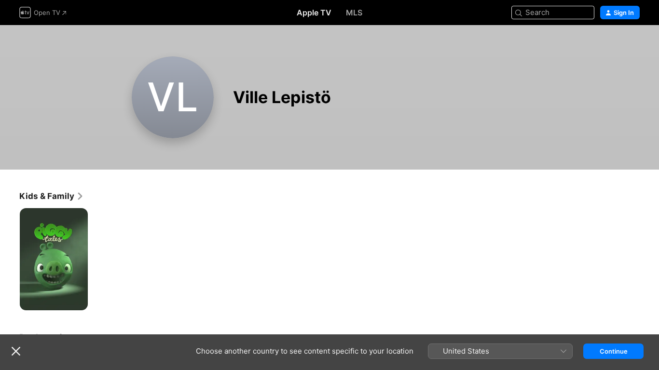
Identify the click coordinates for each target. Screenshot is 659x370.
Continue (614, 351)
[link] (51, 196)
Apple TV (314, 12)
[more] (76, 299)
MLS (354, 12)
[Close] (16, 351)
